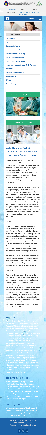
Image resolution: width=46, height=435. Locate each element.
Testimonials (10, 38)
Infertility (9, 69)
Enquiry (23, 9)
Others (8, 80)
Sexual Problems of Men (15, 57)
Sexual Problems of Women (16, 61)
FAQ (7, 42)
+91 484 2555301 (23, 12)
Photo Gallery (11, 84)
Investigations (11, 76)
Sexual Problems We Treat (15, 50)
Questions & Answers (13, 46)
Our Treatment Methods (15, 72)
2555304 (32, 12)
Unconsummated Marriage (15, 54)
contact (35, 9)
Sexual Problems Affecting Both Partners (21, 65)
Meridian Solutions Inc (27, 425)
